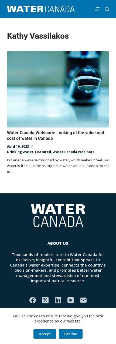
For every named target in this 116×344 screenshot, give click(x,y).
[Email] (83, 300)
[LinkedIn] (58, 300)
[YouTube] (70, 300)
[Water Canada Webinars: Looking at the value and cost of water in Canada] (58, 89)
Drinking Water (20, 152)
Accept (45, 333)
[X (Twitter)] (45, 300)
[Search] (107, 9)
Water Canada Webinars (73, 152)
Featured (43, 152)
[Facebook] (32, 300)
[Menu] (97, 9)
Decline (70, 333)
